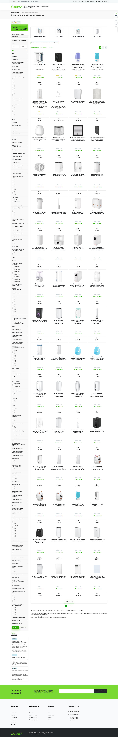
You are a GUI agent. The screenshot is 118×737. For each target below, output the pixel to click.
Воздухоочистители (40, 36)
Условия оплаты (33, 715)
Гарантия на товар (33, 719)
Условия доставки (33, 717)
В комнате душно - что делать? (19, 657)
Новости (13, 715)
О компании (14, 712)
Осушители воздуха (78, 36)
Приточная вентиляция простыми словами (20, 671)
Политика (13, 724)
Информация (34, 706)
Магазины (13, 722)
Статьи (14, 638)
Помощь (31, 712)
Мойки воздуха (59, 36)
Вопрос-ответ (51, 715)
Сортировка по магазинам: (17, 34)
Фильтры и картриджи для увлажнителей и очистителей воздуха (44, 42)
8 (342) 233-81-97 (79, 1)
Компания (14, 706)
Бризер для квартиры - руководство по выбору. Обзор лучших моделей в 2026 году (19, 643)
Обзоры (50, 719)
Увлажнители (97, 36)
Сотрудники (14, 717)
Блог (49, 712)
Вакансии (13, 719)
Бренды (49, 717)
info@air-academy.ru (74, 714)
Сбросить (23, 627)
